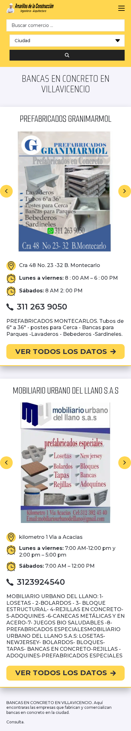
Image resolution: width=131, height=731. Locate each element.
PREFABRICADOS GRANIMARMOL (65, 119)
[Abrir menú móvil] (121, 8)
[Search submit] (67, 55)
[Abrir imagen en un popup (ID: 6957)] (65, 191)
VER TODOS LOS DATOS (61, 351)
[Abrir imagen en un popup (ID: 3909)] (65, 462)
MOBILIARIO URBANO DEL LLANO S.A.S (66, 390)
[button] (6, 191)
